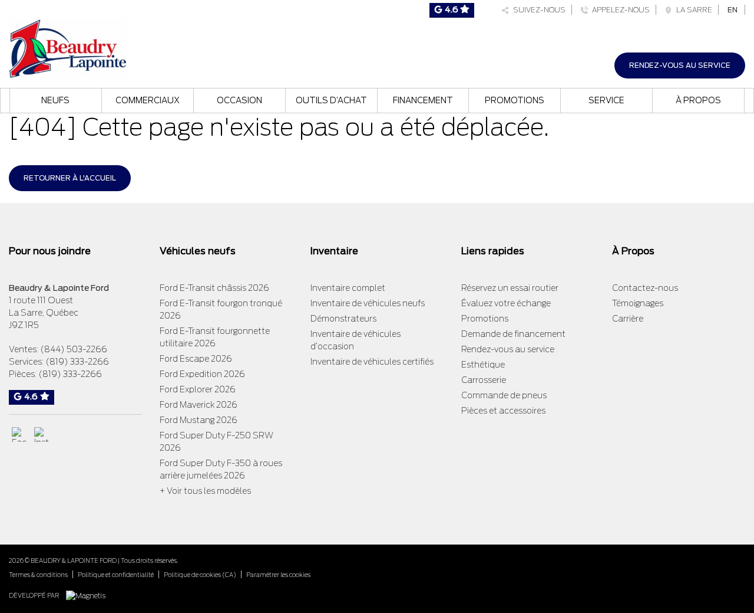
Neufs (55, 100)
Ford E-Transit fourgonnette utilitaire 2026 (215, 337)
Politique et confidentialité (116, 574)
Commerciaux (147, 100)
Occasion (239, 100)
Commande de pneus (504, 395)
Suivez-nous (538, 9)
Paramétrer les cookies (278, 574)
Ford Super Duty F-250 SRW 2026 (216, 442)
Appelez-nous (619, 9)
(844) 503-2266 (73, 349)
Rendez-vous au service (679, 65)
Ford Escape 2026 (196, 358)
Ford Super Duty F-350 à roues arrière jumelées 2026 (221, 469)
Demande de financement (513, 334)
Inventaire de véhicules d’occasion (355, 340)
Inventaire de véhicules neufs (367, 303)
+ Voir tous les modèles (205, 491)
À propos (698, 100)
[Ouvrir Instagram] (41, 434)
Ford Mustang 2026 (198, 420)
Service (606, 100)
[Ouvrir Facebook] (19, 434)
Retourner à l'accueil (70, 177)
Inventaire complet (347, 288)
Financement (423, 100)
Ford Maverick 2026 (198, 404)
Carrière (627, 318)
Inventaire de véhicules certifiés (372, 361)
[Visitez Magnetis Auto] (88, 595)
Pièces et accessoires (503, 410)
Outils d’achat (331, 100)
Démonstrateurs (343, 318)
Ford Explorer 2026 (198, 389)
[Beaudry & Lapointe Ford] (68, 47)
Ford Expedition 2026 (202, 374)
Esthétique (483, 364)
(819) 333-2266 (77, 361)
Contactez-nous (645, 288)
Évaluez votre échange (506, 303)
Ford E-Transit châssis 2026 (214, 288)
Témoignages (637, 303)
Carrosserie (483, 380)
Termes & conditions (38, 574)
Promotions (514, 100)
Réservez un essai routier (509, 288)
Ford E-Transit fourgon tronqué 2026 (221, 309)
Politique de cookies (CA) (200, 574)
